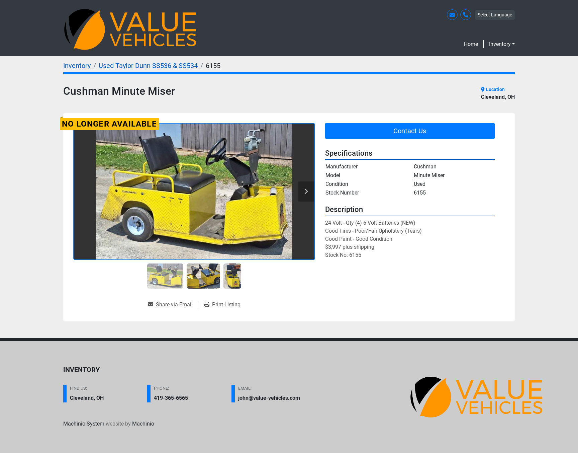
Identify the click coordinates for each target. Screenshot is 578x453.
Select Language (495, 14)
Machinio (143, 424)
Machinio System (83, 424)
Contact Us (409, 131)
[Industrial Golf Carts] (476, 397)
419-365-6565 (171, 398)
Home (471, 44)
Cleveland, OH (87, 398)
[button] (502, 44)
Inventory (500, 44)
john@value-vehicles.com (269, 398)
